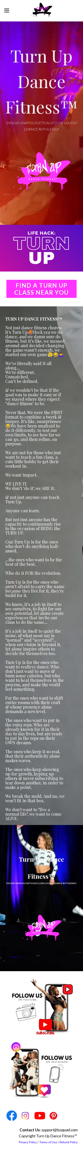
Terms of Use (48, 1142)
